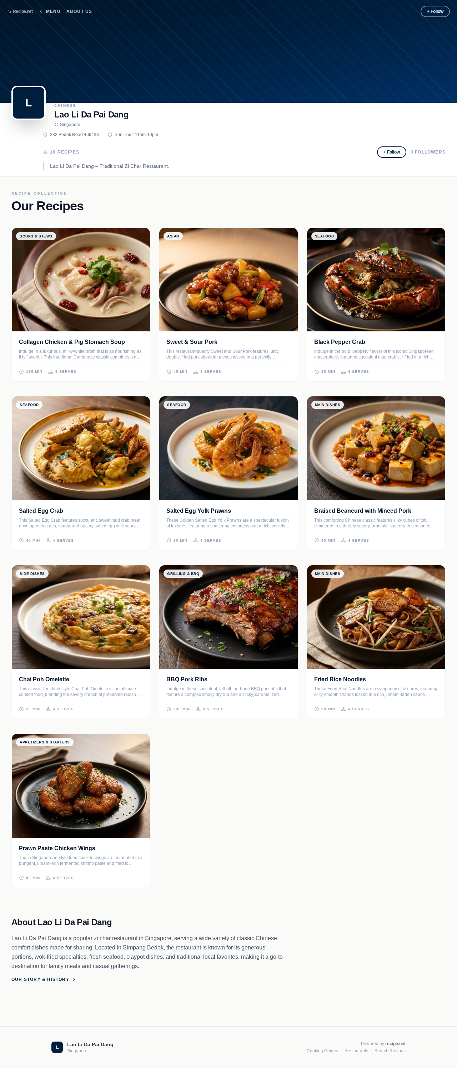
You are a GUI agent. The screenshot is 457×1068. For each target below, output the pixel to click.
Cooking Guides (322, 1050)
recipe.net (395, 1043)
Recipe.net (22, 11)
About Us (79, 11)
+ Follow (435, 11)
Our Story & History (40, 979)
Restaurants (356, 1050)
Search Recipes (390, 1050)
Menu (53, 11)
